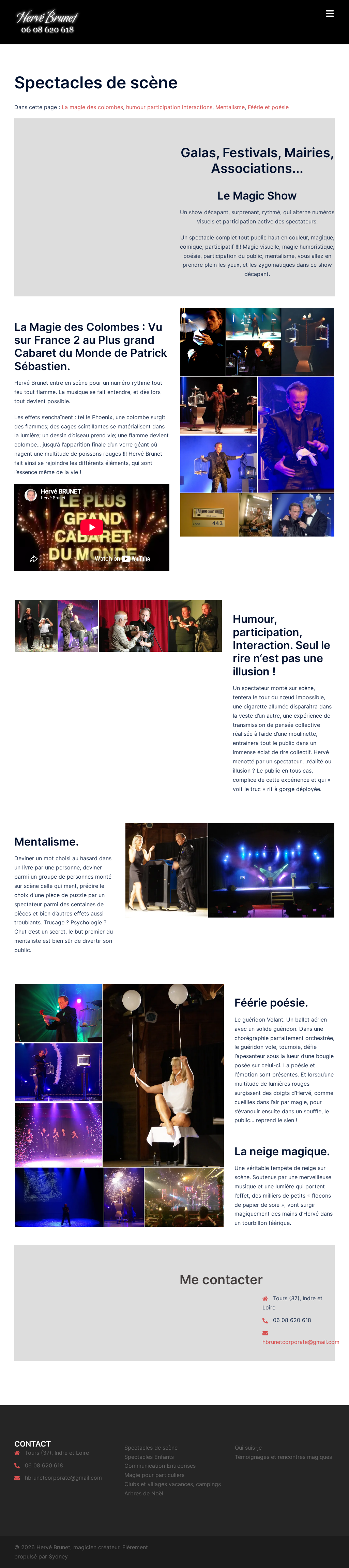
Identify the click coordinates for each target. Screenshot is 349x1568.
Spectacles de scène (151, 1447)
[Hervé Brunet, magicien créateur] (47, 21)
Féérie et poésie (268, 107)
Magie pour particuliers (154, 1474)
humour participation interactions (169, 107)
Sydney (58, 1556)
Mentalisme (230, 107)
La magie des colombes (92, 107)
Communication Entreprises (160, 1465)
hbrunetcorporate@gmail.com (300, 1341)
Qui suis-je (248, 1447)
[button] (202, 342)
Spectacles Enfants (149, 1456)
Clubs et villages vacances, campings (172, 1484)
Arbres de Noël (143, 1493)
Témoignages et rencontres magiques (283, 1456)
